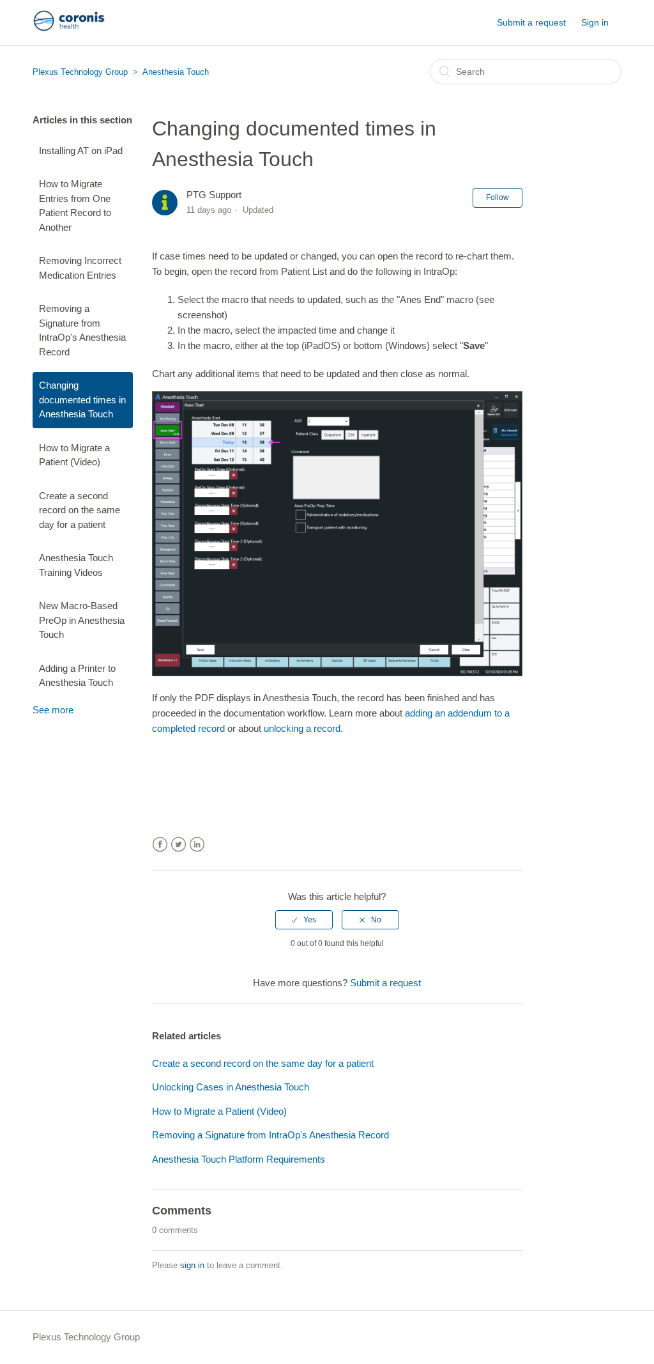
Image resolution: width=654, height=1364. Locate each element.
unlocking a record (302, 728)
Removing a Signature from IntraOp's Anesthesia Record (82, 330)
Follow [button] (497, 197)
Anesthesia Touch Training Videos (76, 565)
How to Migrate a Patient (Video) (74, 455)
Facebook (160, 845)
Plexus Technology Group (80, 72)
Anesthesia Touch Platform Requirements (238, 1159)
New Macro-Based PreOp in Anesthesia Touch (82, 620)
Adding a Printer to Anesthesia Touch (77, 675)
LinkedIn (197, 845)
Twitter (178, 845)
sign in (192, 1265)
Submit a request (531, 22)
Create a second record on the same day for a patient (79, 510)
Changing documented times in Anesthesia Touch (82, 399)
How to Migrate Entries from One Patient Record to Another (75, 205)
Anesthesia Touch (175, 72)
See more (53, 709)
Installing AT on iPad (81, 150)
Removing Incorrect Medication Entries (80, 268)
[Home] (69, 29)
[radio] (304, 919)
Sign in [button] (595, 22)
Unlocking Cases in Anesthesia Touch (230, 1086)
